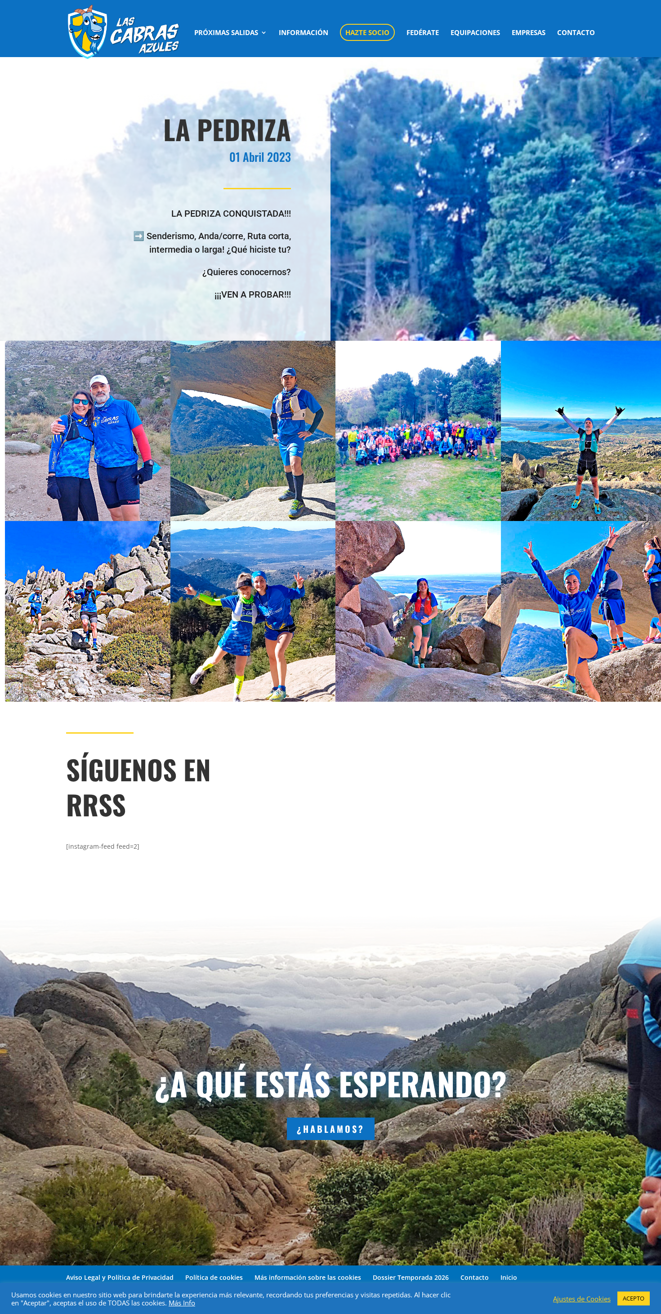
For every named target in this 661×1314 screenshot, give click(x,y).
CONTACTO (576, 33)
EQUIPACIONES (475, 33)
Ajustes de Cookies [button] (582, 1299)
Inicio (508, 1277)
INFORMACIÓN (303, 33)
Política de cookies (214, 1277)
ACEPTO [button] (633, 1298)
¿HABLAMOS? (331, 1129)
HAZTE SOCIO (367, 32)
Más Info (182, 1302)
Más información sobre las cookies (308, 1277)
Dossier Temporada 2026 (411, 1277)
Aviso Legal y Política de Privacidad (120, 1277)
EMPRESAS (528, 33)
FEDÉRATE (422, 33)
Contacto (474, 1277)
